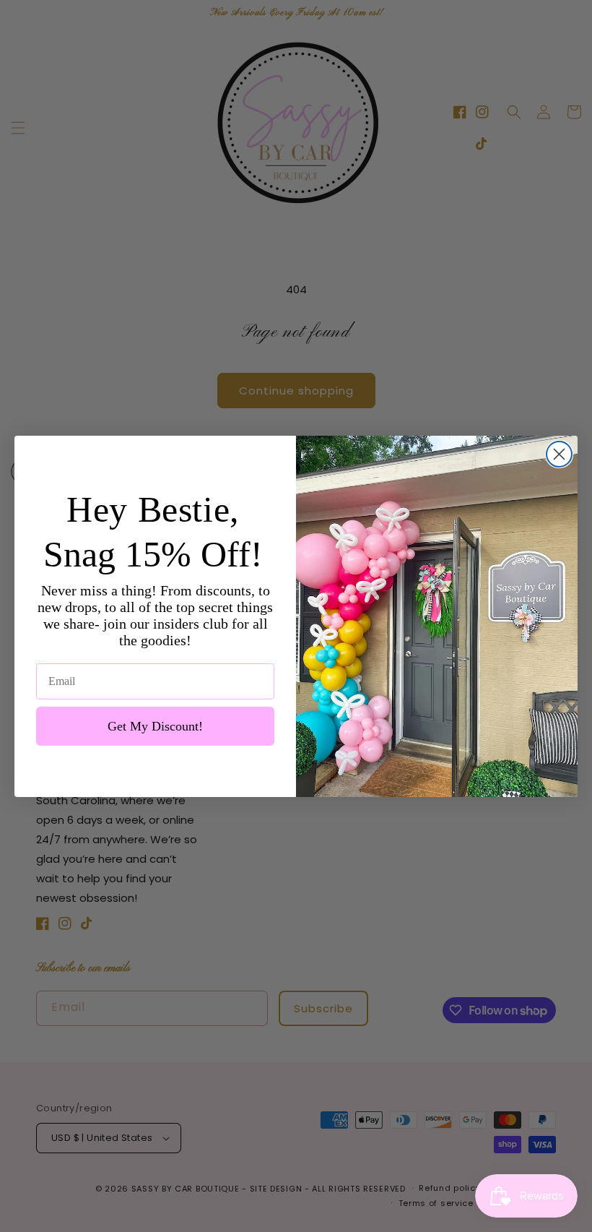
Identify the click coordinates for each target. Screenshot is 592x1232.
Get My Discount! (155, 726)
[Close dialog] (559, 454)
